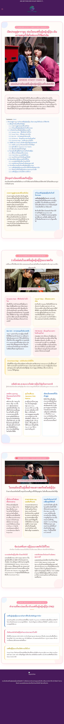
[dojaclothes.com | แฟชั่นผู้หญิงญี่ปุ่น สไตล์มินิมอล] (32, 9)
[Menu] (2, 9)
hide (15, 119)
